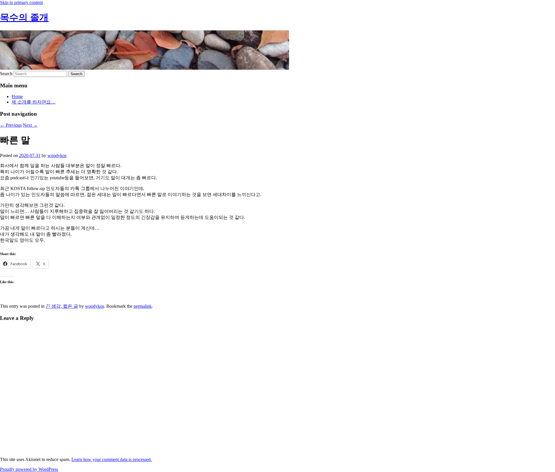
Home (17, 96)
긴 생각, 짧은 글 (62, 306)
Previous (11, 125)
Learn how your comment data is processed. (111, 459)
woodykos (56, 155)
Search (6, 73)
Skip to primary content (21, 2)
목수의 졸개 (24, 17)
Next (30, 125)
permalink (143, 306)
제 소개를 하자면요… (34, 101)
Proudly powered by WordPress (29, 469)
